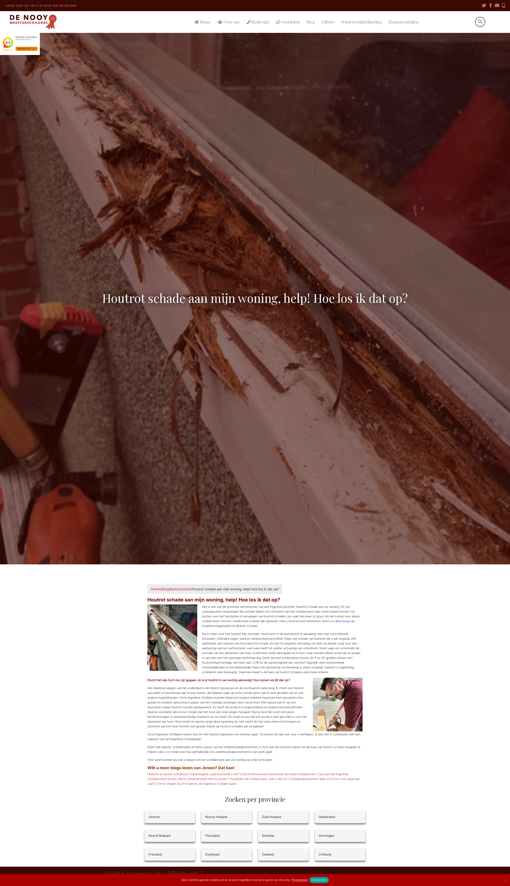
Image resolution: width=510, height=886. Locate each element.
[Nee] (505, 880)
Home (205, 22)
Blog (311, 22)
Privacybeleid (299, 879)
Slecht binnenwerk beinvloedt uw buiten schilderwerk (279, 774)
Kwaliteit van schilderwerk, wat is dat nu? (259, 779)
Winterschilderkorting (361, 22)
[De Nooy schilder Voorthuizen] (61, 22)
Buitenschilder (180, 589)
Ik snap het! (319, 879)
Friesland (155, 854)
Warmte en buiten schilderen (167, 774)
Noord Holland (216, 817)
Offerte (328, 22)
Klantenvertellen (404, 22)
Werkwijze (260, 22)
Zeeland (268, 854)
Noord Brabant (159, 836)
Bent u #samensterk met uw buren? (203, 779)
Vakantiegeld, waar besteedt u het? (214, 774)
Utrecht (154, 817)
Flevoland (212, 836)
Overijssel (212, 854)
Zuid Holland (271, 817)
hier (168, 752)
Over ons (231, 22)
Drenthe (268, 836)
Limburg (325, 854)
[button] (480, 22)
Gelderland (327, 817)
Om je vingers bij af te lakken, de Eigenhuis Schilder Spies (196, 784)
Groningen (326, 836)
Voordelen (290, 22)
